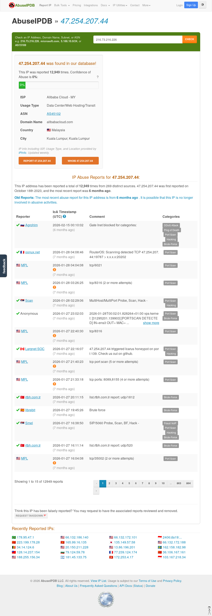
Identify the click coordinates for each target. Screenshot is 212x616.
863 (179, 483)
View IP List (98, 580)
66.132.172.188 (174, 542)
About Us (71, 585)
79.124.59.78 (75, 552)
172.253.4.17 (123, 557)
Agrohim (31, 225)
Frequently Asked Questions (98, 585)
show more (151, 323)
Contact (135, 5)
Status (138, 585)
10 (163, 483)
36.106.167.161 (174, 552)
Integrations (91, 5)
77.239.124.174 (125, 552)
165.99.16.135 (76, 542)
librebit (30, 409)
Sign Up (191, 5)
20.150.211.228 (76, 547)
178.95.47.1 (25, 537)
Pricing (77, 5)
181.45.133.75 (76, 557)
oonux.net (32, 252)
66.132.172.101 (125, 537)
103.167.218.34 (174, 557)
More (145, 5)
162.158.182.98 (174, 547)
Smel (29, 423)
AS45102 (54, 113)
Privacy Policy (172, 580)
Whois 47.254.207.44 (80, 161)
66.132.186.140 (76, 537)
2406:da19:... (172, 537)
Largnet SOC (35, 348)
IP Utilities (119, 5)
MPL (24, 265)
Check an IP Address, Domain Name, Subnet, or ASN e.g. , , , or (48, 41)
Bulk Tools (61, 5)
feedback (4, 266)
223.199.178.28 (28, 542)
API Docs (125, 585)
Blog (60, 585)
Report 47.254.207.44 (37, 161)
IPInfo (22, 153)
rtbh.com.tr (33, 397)
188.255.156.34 (28, 557)
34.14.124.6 (25, 547)
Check (189, 39)
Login (179, 5)
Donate (150, 585)
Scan (29, 300)
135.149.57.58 (124, 542)
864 (188, 483)
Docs (104, 5)
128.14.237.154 (28, 552)
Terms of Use (147, 580)
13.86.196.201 (124, 547)
